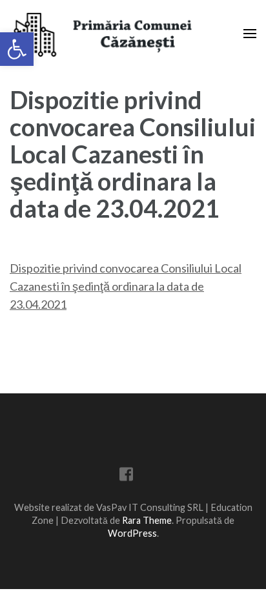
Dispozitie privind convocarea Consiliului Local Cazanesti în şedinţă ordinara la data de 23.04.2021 (125, 286)
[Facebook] (126, 476)
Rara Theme (147, 520)
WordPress (132, 533)
